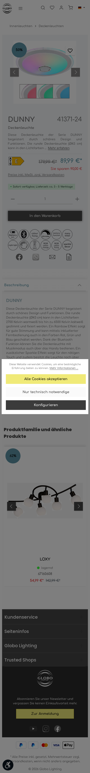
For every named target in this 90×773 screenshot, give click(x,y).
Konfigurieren (46, 405)
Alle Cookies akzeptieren (45, 379)
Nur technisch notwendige (46, 392)
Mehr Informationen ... (64, 368)
